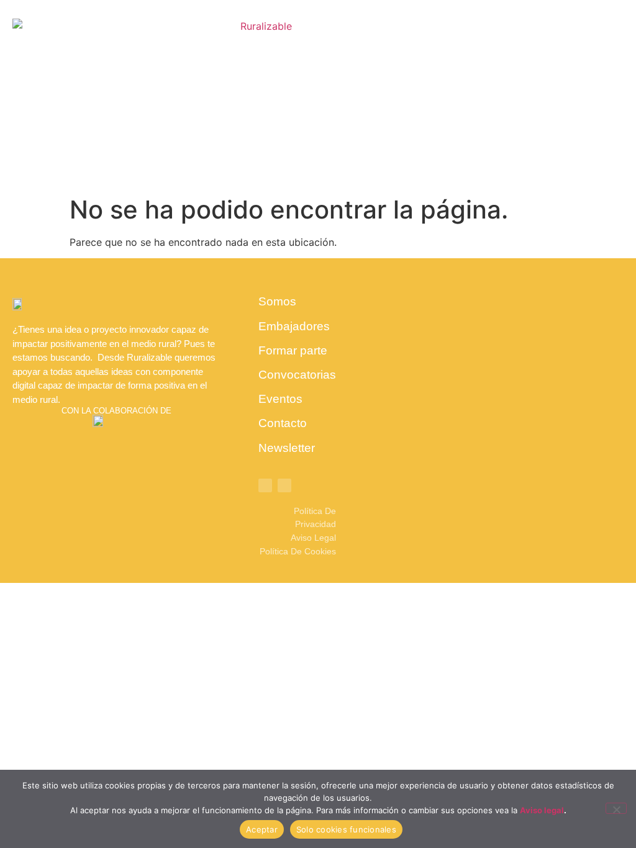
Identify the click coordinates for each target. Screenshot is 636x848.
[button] (586, 95)
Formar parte (292, 350)
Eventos (280, 398)
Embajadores (294, 326)
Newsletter (286, 447)
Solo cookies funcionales (346, 829)
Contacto (282, 423)
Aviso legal (542, 810)
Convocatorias (297, 374)
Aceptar (262, 829)
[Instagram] (284, 485)
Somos (277, 301)
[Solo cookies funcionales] (616, 808)
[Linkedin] (265, 485)
